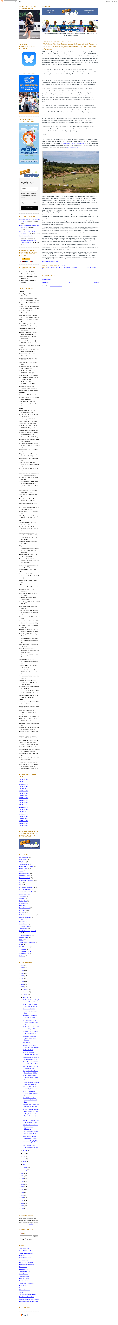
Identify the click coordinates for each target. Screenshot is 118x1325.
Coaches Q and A (24, 864)
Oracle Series (22, 905)
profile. (31, 1224)
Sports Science (23, 924)
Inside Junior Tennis (24, 878)
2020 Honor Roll (23, 791)
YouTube (21, 956)
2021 (22, 978)
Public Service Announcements (27, 915)
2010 (22, 1192)
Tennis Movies (23, 928)
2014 (22, 1181)
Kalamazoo (22, 898)
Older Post (96, 282)
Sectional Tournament (25, 917)
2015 (22, 1178)
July (24, 1153)
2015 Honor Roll (23, 802)
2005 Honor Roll (23, 825)
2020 (22, 981)
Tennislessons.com (24, 1276)
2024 (22, 970)
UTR (20, 944)
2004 (22, 1208)
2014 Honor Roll (23, 805)
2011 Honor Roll (23, 812)
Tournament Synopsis (25, 935)
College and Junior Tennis (26, 866)
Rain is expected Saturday (26, 236)
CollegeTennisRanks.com (26, 1253)
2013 (22, 1184)
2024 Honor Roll (23, 782)
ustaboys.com (22, 1285)
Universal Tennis (23, 937)
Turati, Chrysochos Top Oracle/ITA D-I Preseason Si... (30, 1093)
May (24, 1159)
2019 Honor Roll (23, 793)
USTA (43, 268)
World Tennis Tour (24, 954)
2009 (22, 1195)
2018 (22, 987)
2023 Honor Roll (23, 784)
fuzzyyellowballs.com (25, 1258)
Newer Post (45, 282)
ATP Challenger (23, 857)
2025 (22, 968)
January (25, 1170)
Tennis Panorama (23, 1274)
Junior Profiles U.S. (24, 894)
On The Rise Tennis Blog (26, 1262)
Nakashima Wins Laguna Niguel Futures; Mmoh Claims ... (29, 1038)
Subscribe (29, 208)
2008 (22, 1198)
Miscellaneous (23, 903)
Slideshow (22, 922)
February (25, 1167)
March (25, 1164)
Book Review (23, 859)
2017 (22, 1173)
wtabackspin (22, 1292)
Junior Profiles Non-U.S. (25, 892)
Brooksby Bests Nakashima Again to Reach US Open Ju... (30, 1116)
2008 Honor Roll (23, 818)
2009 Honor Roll (23, 816)
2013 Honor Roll (23, 807)
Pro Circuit (22, 910)
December (26, 989)
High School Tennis (53, 267)
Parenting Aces (23, 1267)
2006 (22, 1203)
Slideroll (21, 919)
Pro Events (22, 912)
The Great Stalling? (28, 1050)
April (24, 1161)
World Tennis (23, 949)
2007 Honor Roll (23, 821)
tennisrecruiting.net (24, 1278)
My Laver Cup (26, 1042)
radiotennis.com (23, 1269)
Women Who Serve (24, 1290)
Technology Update (24, 926)
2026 (22, 965)
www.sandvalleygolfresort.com (50, 261)
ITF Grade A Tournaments (26, 887)
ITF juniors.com (23, 1260)
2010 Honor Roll (23, 814)
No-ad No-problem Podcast (26, 1297)
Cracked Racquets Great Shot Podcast (29, 1299)
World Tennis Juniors (25, 951)
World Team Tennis (24, 947)
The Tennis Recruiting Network (27, 931)
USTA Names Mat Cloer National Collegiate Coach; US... (30, 1022)
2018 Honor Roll (23, 795)
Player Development (90, 267)
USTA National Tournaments (27, 942)
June (24, 1156)
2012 (22, 1187)
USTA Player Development (26, 1283)
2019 (22, 984)
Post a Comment (46, 279)
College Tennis (23, 869)
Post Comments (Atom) (56, 286)
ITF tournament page (72, 148)
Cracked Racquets (24, 873)
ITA (20, 882)
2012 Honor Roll (23, 809)
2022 (22, 976)
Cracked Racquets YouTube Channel (29, 1301)
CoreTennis (22, 1255)
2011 (22, 1189)
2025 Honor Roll (23, 779)
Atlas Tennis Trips (24, 1248)
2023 (22, 973)
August (25, 1151)
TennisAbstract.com (24, 1271)
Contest (21, 871)
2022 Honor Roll (23, 786)
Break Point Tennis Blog (25, 1251)
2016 (22, 1176)
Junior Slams (22, 896)
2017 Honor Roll (23, 798)
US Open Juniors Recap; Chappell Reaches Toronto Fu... (30, 1077)
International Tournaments (70, 267)
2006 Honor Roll (23, 823)
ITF (81, 267)
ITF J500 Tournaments (25, 889)
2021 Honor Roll (23, 788)
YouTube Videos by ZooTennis (27, 1294)
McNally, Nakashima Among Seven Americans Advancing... (30, 1127)
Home (70, 282)
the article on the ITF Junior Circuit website (72, 143)
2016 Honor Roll (23, 800)
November (26, 992)
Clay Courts (22, 862)
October (25, 995)
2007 (22, 1200)
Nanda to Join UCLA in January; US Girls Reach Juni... (30, 1011)
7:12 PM (63, 265)
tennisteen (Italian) (24, 1281)
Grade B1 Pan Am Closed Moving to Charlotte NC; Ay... (30, 1100)
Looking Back (23, 901)
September (26, 997)
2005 (22, 1206)
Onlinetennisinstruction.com (26, 1264)
